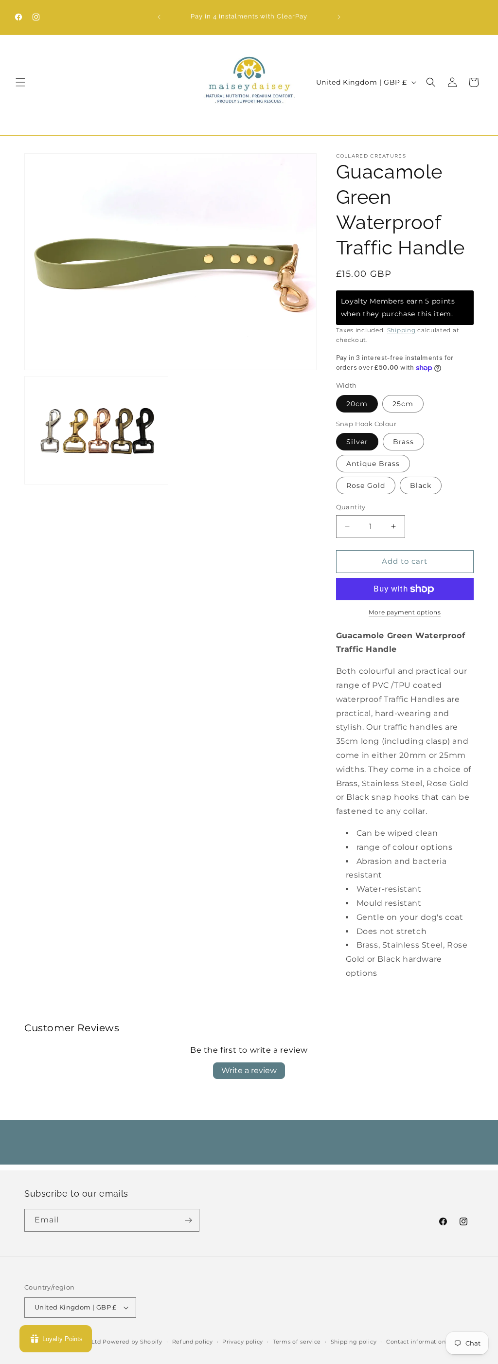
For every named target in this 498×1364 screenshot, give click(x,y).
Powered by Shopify (132, 1341)
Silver (357, 441)
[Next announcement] (339, 17)
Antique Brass (373, 463)
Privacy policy (242, 1341)
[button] (20, 82)
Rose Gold (365, 485)
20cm (357, 403)
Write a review (249, 1070)
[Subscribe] (188, 1220)
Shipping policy (354, 1341)
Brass (403, 441)
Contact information (415, 1341)
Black (420, 485)
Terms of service (297, 1341)
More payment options (405, 612)
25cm (402, 403)
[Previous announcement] (159, 17)
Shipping (401, 330)
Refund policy (192, 1341)
